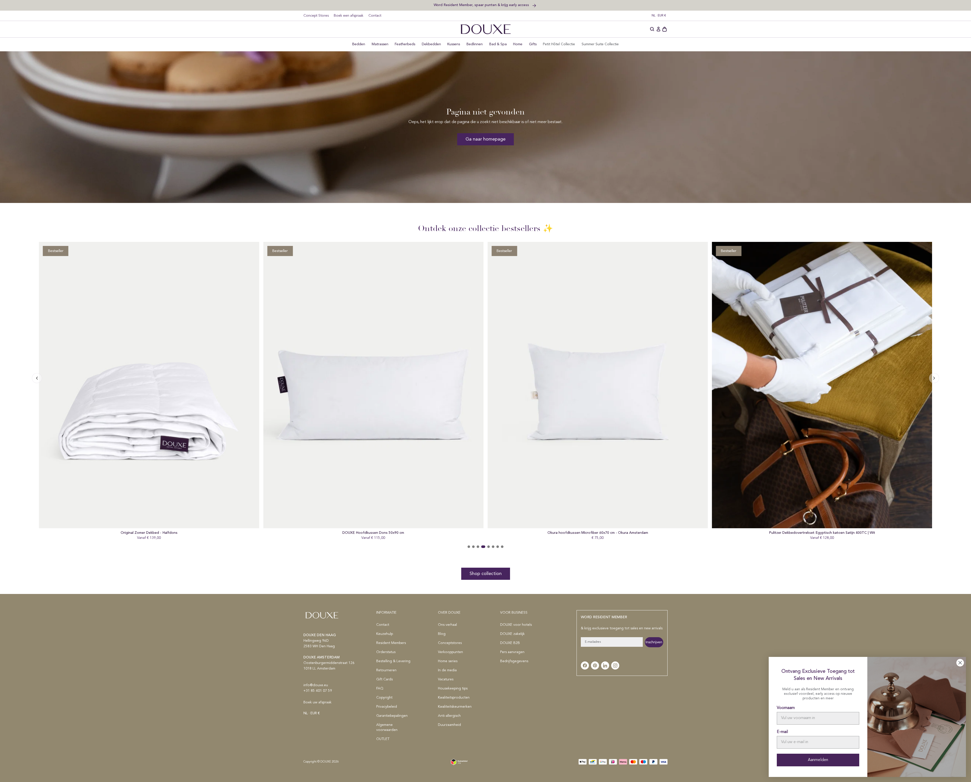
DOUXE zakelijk (512, 634)
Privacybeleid (386, 706)
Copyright (384, 697)
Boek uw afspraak (317, 702)
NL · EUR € (659, 15)
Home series (447, 661)
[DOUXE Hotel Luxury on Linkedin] (605, 665)
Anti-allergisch (449, 716)
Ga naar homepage (485, 139)
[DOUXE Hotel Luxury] (485, 29)
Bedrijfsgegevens (514, 661)
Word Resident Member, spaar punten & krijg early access (482, 5)
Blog (442, 634)
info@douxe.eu (315, 685)
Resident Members (391, 643)
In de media (447, 670)
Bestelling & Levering (393, 661)
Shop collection (486, 573)
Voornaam (786, 708)
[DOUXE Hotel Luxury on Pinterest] (595, 665)
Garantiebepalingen (392, 716)
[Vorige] (934, 378)
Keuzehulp (384, 634)
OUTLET (382, 739)
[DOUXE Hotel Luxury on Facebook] (585, 665)
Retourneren (386, 670)
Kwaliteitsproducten (454, 697)
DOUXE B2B (510, 643)
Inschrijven (654, 642)
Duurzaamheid (449, 725)
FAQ (379, 688)
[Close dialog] (960, 662)
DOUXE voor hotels (516, 625)
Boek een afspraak (348, 15)
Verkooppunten (450, 652)
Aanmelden (818, 760)
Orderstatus (385, 652)
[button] (652, 29)
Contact (374, 15)
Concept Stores (316, 15)
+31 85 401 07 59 (317, 691)
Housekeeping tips (453, 688)
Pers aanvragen (512, 652)
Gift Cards (384, 679)
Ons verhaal (447, 625)
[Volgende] (37, 378)
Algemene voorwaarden (387, 727)
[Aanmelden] (658, 29)
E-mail (782, 732)
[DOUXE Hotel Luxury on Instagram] (615, 665)
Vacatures (445, 679)
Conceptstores (450, 643)
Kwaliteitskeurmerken (455, 706)
